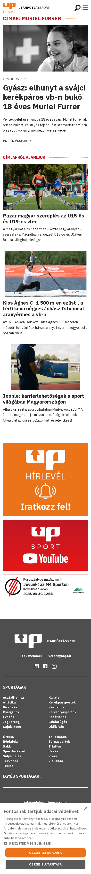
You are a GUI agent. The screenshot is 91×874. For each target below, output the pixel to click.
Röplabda (10, 741)
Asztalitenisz (13, 697)
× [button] (85, 808)
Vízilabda (56, 761)
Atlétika (9, 702)
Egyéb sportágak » (22, 776)
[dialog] (45, 838)
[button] (45, 843)
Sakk (7, 746)
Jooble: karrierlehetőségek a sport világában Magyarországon (43, 399)
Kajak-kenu (12, 727)
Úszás (53, 751)
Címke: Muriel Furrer (32, 18)
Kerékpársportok (62, 702)
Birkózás (10, 707)
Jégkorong (11, 722)
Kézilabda (56, 707)
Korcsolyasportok (62, 712)
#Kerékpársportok (18, 141)
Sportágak (14, 687)
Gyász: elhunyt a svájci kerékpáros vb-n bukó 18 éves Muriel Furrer (44, 96)
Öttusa (8, 737)
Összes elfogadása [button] (45, 853)
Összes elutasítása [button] (45, 864)
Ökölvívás (56, 727)
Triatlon (55, 746)
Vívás (53, 756)
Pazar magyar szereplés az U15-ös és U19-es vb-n (43, 218)
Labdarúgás (58, 722)
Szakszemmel (30, 656)
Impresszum (57, 803)
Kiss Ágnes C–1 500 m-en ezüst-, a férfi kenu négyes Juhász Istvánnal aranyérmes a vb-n (43, 308)
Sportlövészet (14, 751)
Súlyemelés (12, 756)
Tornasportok (59, 741)
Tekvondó (10, 761)
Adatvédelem (34, 803)
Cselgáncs (11, 712)
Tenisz (8, 766)
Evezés (8, 717)
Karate (54, 697)
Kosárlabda (57, 717)
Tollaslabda (58, 737)
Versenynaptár (60, 656)
